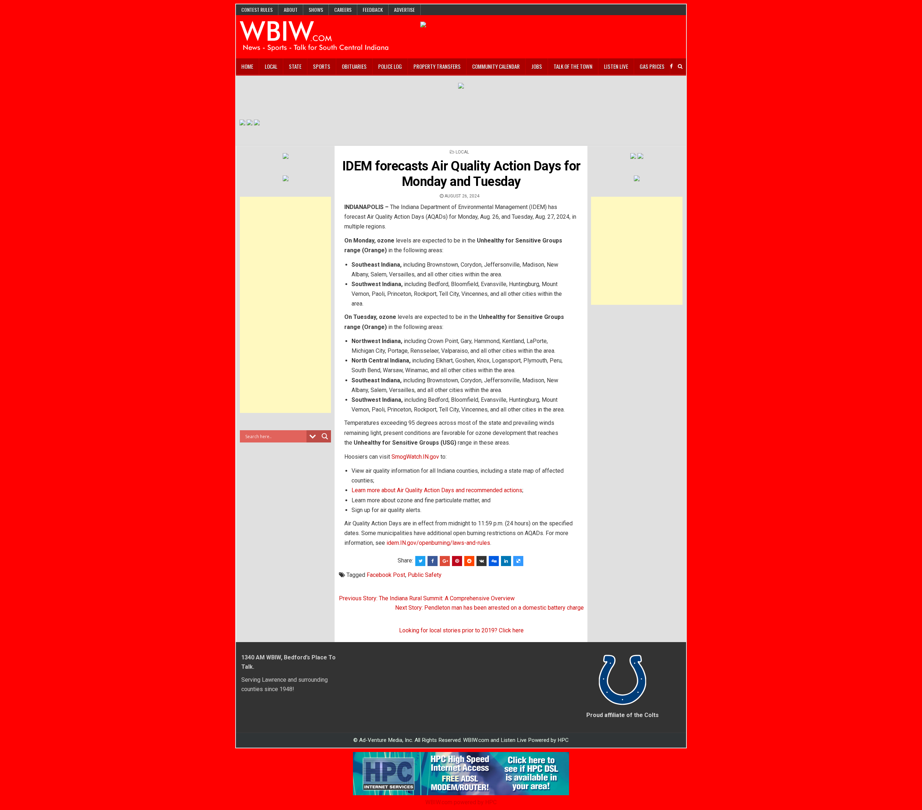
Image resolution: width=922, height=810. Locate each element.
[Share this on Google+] (445, 561)
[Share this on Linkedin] (506, 561)
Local (271, 66)
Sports (321, 66)
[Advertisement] (285, 305)
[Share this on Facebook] (433, 561)
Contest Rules (257, 9)
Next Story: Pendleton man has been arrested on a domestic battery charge (489, 607)
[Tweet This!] (420, 561)
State (295, 66)
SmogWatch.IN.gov (415, 456)
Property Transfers (437, 66)
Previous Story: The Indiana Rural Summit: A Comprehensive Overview (427, 598)
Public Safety (425, 574)
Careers (343, 9)
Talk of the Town (573, 66)
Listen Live (616, 66)
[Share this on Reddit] (469, 561)
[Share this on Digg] (494, 561)
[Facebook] (671, 66)
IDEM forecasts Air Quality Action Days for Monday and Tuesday (461, 174)
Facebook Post (386, 574)
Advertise (404, 9)
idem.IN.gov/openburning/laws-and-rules (438, 542)
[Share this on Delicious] (518, 561)
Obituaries (354, 66)
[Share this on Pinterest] (457, 561)
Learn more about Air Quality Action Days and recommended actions (437, 490)
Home (247, 66)
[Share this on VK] (481, 561)
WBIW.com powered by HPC (461, 802)
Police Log (390, 66)
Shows (316, 9)
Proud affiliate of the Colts (622, 715)
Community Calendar (496, 66)
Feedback (373, 9)
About (290, 9)
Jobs (536, 66)
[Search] (680, 66)
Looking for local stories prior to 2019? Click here (461, 630)
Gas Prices (652, 66)
